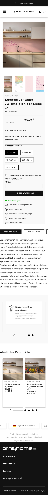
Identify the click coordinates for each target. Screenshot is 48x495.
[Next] (43, 85)
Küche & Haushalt (11, 96)
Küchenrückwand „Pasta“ (12, 385)
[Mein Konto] (40, 11)
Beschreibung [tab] (11, 232)
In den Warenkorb (25, 193)
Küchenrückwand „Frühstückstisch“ (35, 386)
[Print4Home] (24, 11)
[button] (4, 11)
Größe (8, 182)
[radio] (11, 152)
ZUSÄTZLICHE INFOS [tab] (34, 232)
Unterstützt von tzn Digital (36, 491)
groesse (9, 146)
